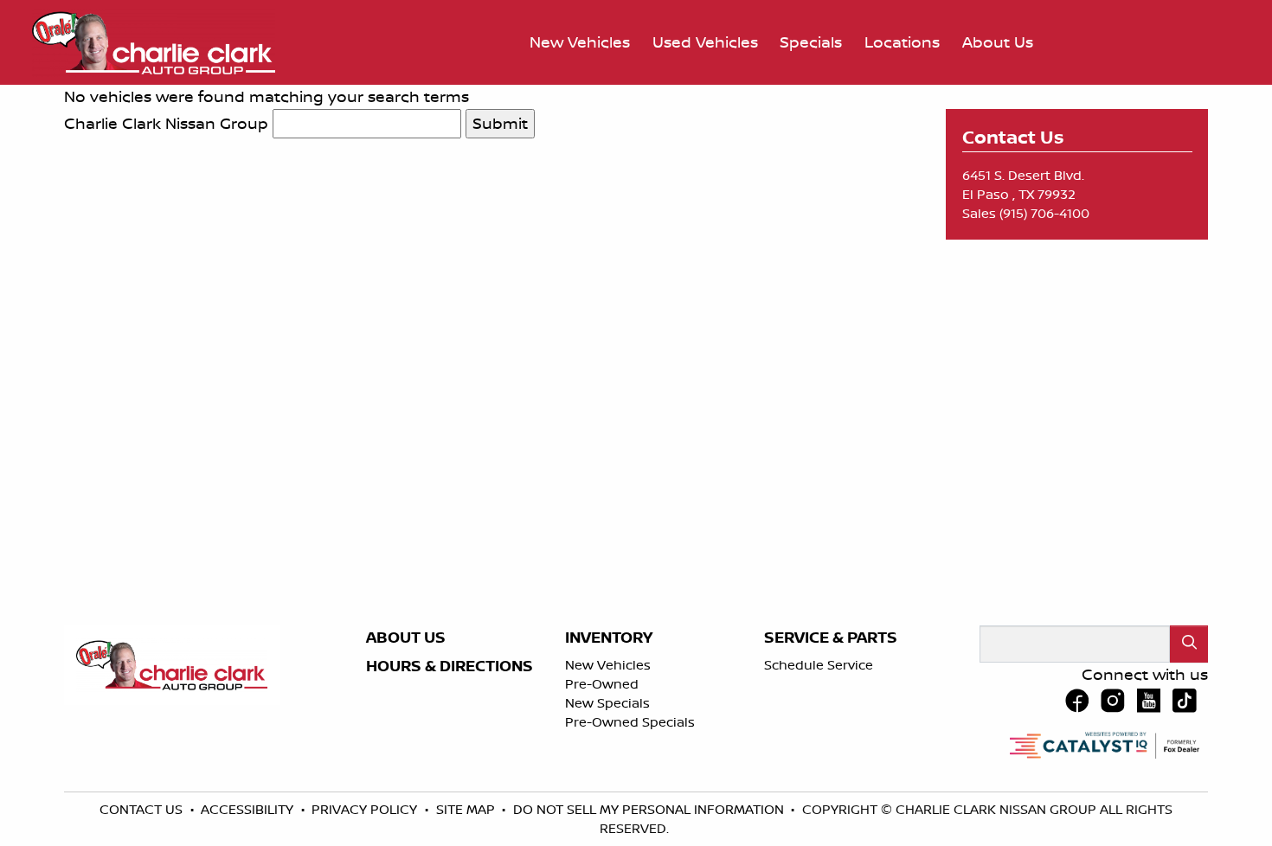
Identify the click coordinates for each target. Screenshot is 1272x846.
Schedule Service (818, 665)
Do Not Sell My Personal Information (650, 809)
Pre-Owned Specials (630, 722)
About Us (406, 637)
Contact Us (143, 809)
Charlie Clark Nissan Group (166, 123)
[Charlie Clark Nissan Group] (153, 40)
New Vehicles (608, 665)
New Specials (607, 703)
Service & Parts (830, 637)
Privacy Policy (366, 809)
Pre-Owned (602, 684)
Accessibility (249, 809)
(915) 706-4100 (1044, 213)
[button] (579, 43)
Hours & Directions (449, 666)
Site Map (467, 809)
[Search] (1189, 644)
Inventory (608, 637)
